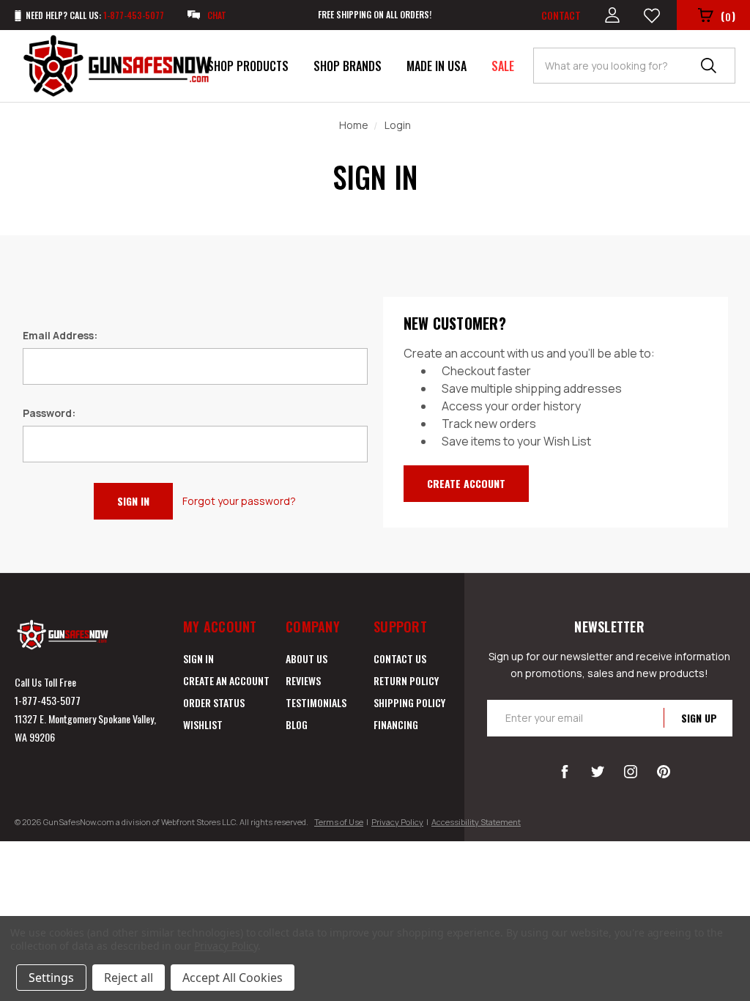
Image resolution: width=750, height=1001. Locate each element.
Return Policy (406, 680)
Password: (49, 413)
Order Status (214, 702)
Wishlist (203, 724)
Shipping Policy (409, 702)
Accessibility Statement (476, 821)
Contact (561, 15)
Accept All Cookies (232, 977)
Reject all (128, 977)
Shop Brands (347, 66)
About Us (306, 658)
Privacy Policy (397, 821)
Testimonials (316, 702)
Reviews (303, 680)
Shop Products (248, 66)
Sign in (198, 658)
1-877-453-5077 (48, 700)
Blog (297, 724)
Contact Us (400, 658)
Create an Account (226, 680)
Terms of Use (338, 821)
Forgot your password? (239, 501)
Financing (396, 724)
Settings (51, 977)
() (728, 15)
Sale (502, 66)
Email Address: (60, 335)
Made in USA (436, 66)
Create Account (466, 483)
